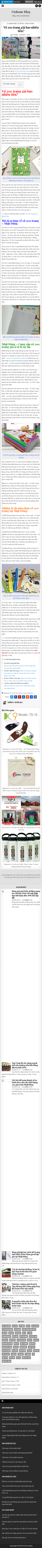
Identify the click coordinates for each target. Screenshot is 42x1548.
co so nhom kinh (7, 1329)
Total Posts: (6, 1392)
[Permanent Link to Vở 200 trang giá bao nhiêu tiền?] (21, 48)
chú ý (28, 1326)
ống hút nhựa (6, 1361)
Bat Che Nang (6, 1326)
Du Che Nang (23, 1336)
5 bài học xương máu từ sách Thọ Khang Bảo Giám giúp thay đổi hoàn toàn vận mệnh (26, 1286)
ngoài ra (32, 1343)
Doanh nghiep (6, 1336)
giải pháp (12, 1340)
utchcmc (15, 35)
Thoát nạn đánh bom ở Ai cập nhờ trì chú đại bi (18, 1431)
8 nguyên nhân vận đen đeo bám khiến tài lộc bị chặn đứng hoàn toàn (25, 1303)
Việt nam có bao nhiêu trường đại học (15, 1471)
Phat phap (31, 1347)
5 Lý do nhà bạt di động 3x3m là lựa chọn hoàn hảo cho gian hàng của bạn (25, 1271)
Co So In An (13, 693)
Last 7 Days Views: (8, 1381)
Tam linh (36, 1350)
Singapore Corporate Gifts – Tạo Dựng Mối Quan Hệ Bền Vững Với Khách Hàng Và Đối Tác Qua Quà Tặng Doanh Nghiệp (21, 790)
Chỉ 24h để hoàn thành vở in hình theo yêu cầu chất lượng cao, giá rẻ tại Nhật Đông (25, 1082)
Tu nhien (27, 1354)
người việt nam (6, 1347)
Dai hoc (11, 1333)
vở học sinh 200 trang (22, 71)
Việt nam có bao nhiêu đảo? (11, 1448)
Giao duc (5, 1340)
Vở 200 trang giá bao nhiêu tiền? (21, 29)
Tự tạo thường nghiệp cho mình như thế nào (17, 1412)
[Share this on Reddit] (27, 697)
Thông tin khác (29, 23)
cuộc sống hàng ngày (29, 1329)
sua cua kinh (6, 1350)
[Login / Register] (36, 5)
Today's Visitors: (8, 1373)
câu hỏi (4, 1333)
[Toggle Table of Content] (19, 84)
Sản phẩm (22, 1350)
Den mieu (17, 1333)
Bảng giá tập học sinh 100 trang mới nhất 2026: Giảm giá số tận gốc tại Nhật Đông (26, 1254)
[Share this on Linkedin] (23, 697)
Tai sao (29, 1350)
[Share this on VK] (35, 697)
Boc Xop (14, 1326)
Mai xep (16, 1343)
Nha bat (15, 1347)
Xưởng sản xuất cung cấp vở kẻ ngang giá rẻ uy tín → (23, 877)
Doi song (15, 1336)
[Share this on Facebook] (15, 697)
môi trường (24, 1343)
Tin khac (30, 693)
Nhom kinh (23, 1347)
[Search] (39, 5)
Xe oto (18, 1358)
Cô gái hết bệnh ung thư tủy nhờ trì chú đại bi (17, 1497)
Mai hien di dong (7, 1343)
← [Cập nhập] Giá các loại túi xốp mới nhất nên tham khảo (20, 875)
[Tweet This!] (11, 697)
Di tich (30, 1333)
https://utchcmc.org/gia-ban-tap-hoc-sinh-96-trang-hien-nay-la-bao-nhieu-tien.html (20, 673)
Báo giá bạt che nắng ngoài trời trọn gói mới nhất (19, 1533)
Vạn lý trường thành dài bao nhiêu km (15, 1466)
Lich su (29, 1340)
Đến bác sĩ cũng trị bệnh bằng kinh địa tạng (17, 1481)
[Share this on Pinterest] (19, 697)
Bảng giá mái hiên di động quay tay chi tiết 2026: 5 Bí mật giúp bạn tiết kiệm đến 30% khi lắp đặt (26, 894)
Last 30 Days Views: (9, 1385)
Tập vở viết (20, 23)
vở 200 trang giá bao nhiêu (16, 358)
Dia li (24, 1333)
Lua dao (36, 1340)
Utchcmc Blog (21, 12)
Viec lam (11, 1358)
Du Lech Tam (33, 1336)
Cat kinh (21, 1326)
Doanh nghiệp (13, 23)
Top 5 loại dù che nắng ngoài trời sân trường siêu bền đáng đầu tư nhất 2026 (25, 1065)
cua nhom (17, 1329)
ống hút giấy (26, 1358)
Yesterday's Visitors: (9, 1377)
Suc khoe (15, 1350)
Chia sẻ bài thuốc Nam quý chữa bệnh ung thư (18, 1486)
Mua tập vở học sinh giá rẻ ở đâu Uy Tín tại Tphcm (20, 1528)
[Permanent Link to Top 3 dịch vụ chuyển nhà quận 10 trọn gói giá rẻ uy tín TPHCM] (21, 810)
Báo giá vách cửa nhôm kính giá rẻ (14, 1537)
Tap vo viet (22, 693)
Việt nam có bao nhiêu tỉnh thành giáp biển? (17, 1453)
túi (33, 1354)
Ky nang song (21, 1340)
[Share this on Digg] (31, 697)
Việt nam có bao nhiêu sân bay (12, 1457)
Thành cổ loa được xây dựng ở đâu (14, 1462)
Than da (13, 1354)
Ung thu (4, 1358)
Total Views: (6, 1389)
